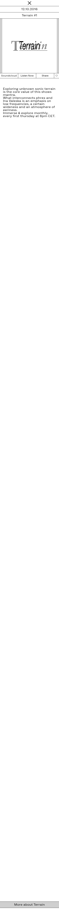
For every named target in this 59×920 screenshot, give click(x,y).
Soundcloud (9, 75)
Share (45, 75)
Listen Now (27, 75)
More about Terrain (29, 905)
